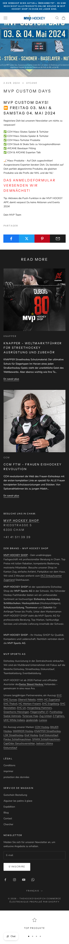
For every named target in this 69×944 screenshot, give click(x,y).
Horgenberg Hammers (39, 708)
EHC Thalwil (10, 703)
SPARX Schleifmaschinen (46, 739)
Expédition (9, 806)
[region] (34, 924)
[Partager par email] (57, 239)
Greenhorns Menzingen (16, 712)
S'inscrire (17, 866)
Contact (8, 818)
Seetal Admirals (12, 716)
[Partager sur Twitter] (26, 239)
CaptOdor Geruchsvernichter (19, 743)
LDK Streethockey (13, 735)
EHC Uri (21, 708)
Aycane (31, 83)
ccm (7, 457)
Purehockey (56, 712)
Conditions (9, 765)
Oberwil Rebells (27, 699)
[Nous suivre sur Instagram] (14, 879)
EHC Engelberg (50, 703)
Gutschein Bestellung (15, 795)
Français (32, 890)
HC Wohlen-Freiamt (30, 703)
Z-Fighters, (59, 716)
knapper (10, 336)
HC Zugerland (52, 699)
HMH (40, 699)
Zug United (45, 716)
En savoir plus (11, 379)
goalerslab (32, 720)
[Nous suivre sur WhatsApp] (33, 879)
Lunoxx (43, 720)
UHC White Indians (14, 720)
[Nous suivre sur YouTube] (23, 879)
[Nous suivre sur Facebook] (5, 879)
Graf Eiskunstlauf (48, 735)
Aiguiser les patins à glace (18, 801)
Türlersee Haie (30, 716)
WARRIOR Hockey (23, 731)
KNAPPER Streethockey (47, 731)
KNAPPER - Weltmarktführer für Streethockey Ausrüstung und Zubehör (33, 347)
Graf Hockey (31, 735)
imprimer (8, 771)
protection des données (16, 777)
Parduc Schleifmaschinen (17, 739)
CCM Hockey (42, 727)
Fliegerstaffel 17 (39, 712)
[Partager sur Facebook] (11, 239)
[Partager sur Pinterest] (42, 239)
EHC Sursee (10, 699)
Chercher (8, 824)
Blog (6, 812)
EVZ (59, 695)
